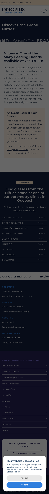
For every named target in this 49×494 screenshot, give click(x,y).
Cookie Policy (13, 472)
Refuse (24, 478)
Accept (24, 485)
